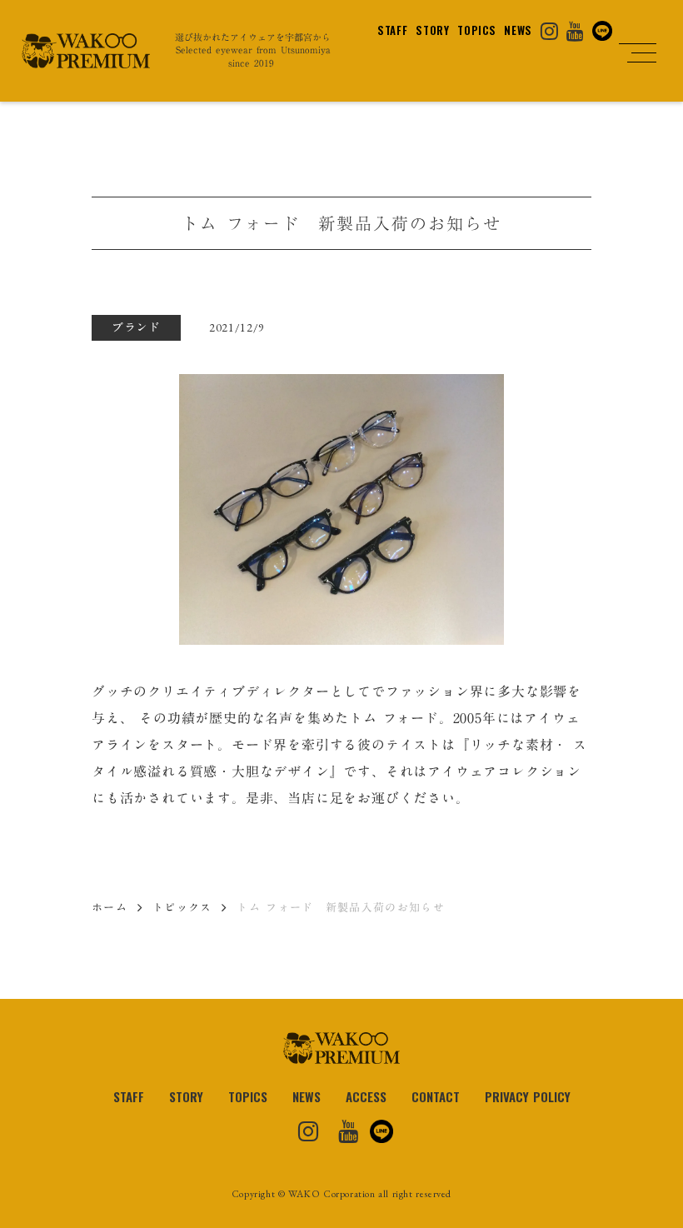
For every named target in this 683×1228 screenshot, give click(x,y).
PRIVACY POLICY (528, 1096)
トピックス (182, 907)
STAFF (392, 30)
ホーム (109, 907)
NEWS (518, 30)
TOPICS (476, 30)
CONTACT (435, 1096)
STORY (432, 30)
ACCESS (366, 1096)
